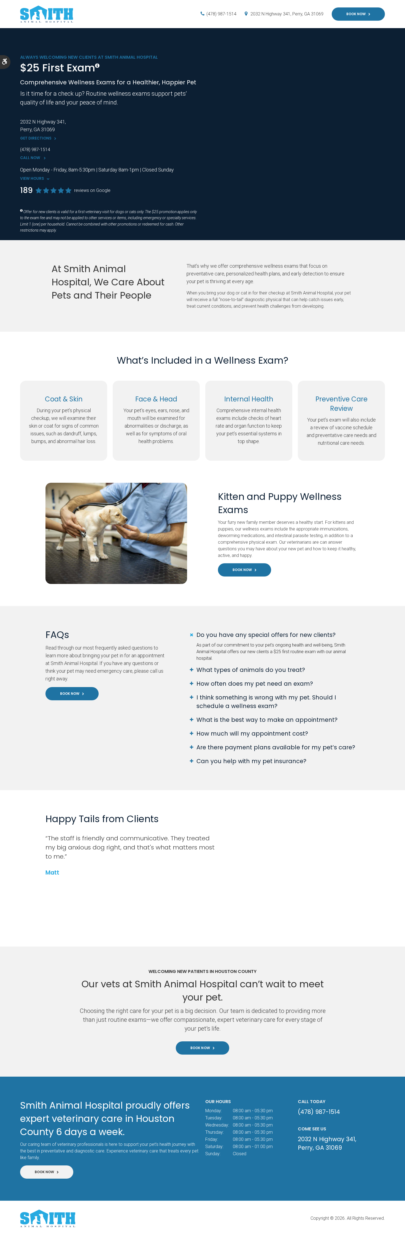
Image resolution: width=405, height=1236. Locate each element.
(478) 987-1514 (221, 14)
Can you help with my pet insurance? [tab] (251, 761)
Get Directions (36, 138)
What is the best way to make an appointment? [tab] (266, 720)
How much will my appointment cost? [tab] (252, 734)
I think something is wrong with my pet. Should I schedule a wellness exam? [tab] (266, 701)
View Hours (32, 178)
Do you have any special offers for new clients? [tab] (266, 635)
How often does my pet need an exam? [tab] (254, 684)
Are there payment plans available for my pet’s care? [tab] (275, 747)
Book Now (356, 14)
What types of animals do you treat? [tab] (250, 670)
